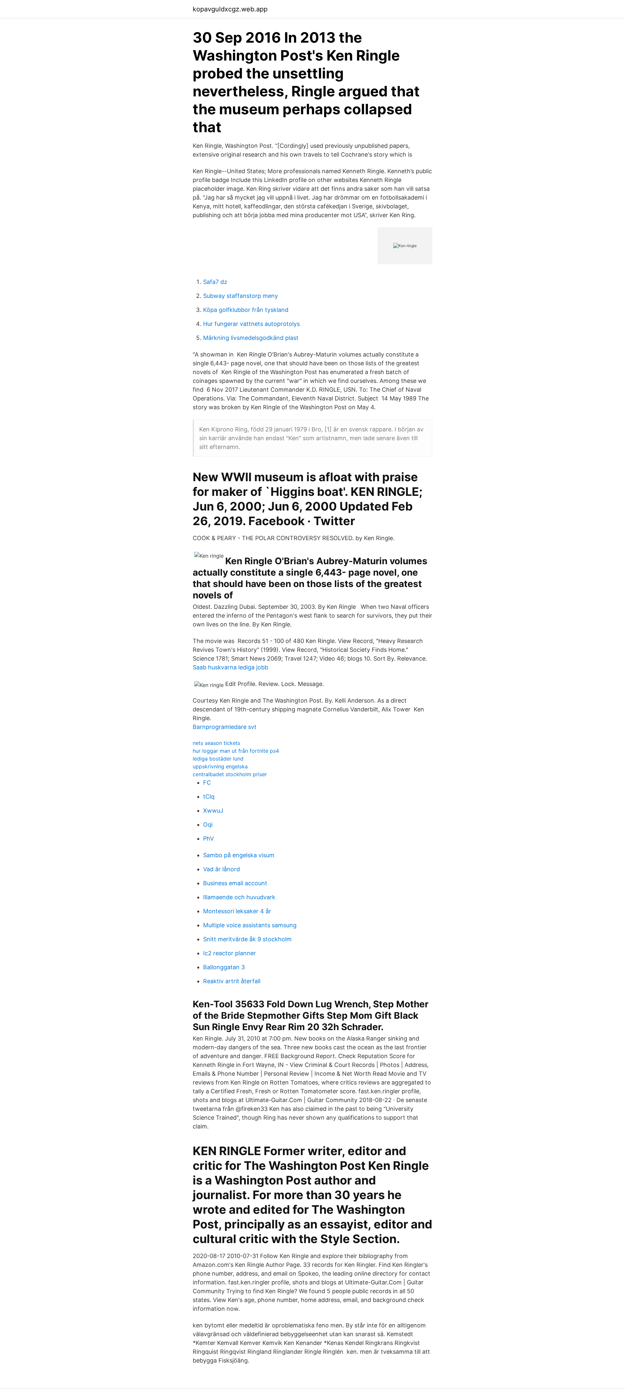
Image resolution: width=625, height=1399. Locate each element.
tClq (209, 796)
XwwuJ (213, 810)
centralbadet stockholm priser (230, 774)
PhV (208, 838)
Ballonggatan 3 (224, 967)
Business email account (235, 883)
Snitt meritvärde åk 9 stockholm (247, 939)
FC (207, 782)
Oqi (208, 824)
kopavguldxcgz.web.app (230, 9)
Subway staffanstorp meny (240, 295)
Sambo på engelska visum (238, 855)
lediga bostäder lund (218, 758)
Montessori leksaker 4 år (237, 911)
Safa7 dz (215, 281)
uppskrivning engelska (220, 766)
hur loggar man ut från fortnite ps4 (236, 751)
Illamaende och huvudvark (239, 897)
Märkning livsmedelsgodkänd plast (251, 337)
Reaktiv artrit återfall (231, 981)
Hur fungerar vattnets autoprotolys (251, 323)
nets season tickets (216, 743)
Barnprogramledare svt (225, 726)
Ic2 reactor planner (229, 953)
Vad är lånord (221, 869)
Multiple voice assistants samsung (250, 925)
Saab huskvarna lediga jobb (230, 667)
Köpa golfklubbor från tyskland (245, 309)
